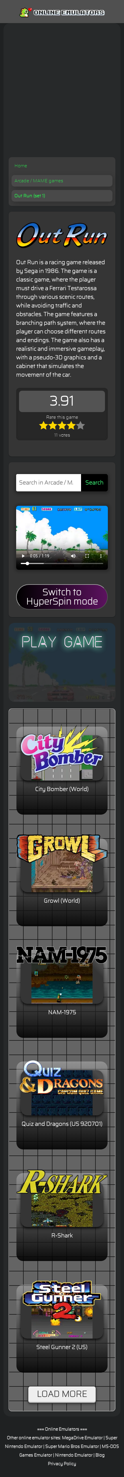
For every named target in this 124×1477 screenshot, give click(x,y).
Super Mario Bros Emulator (72, 1446)
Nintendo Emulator (74, 1455)
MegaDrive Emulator (82, 1438)
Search (94, 483)
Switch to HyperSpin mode (62, 597)
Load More (62, 1394)
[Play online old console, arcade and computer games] (62, 11)
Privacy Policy (62, 1464)
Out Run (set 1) (29, 195)
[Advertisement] (62, 92)
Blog (100, 1455)
